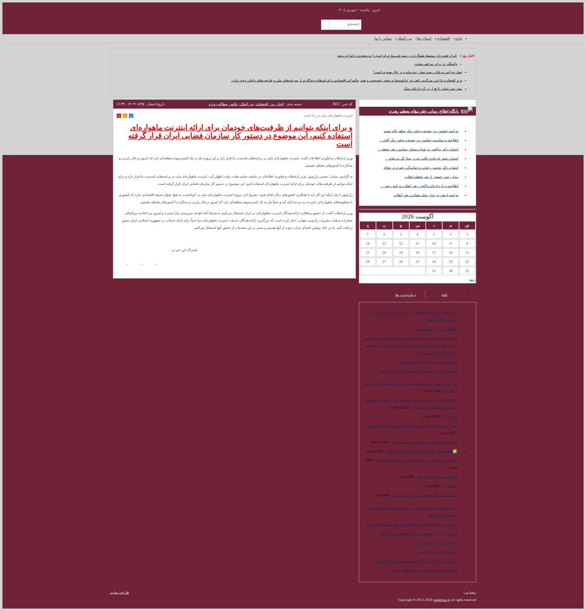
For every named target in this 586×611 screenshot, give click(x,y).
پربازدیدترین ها (406, 295)
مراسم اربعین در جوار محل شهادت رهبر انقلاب (426, 195)
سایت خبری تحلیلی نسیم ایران (439, 23)
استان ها (424, 38)
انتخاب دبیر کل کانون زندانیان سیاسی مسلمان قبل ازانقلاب (416, 460)
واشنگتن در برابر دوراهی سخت (435, 64)
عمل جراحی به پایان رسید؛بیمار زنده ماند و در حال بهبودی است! (417, 72)
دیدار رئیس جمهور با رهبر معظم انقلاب (431, 176)
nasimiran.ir (441, 600)
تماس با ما (383, 38)
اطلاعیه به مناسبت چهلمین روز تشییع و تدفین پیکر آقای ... (418, 140)
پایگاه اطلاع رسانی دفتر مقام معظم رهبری (424, 111)
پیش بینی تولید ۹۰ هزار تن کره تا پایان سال (432, 88)
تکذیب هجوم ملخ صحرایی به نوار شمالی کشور (424, 495)
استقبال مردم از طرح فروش (437, 477)
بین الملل (404, 38)
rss (325, 7)
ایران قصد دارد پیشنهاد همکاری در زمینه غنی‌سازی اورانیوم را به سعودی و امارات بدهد (397, 55)
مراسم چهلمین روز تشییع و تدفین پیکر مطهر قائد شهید (421, 131)
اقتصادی (443, 38)
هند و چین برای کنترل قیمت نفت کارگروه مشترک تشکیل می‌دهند (412, 425)
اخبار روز (277, 104)
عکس (233, 104)
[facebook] (122, 265)
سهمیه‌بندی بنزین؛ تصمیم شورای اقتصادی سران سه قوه (418, 533)
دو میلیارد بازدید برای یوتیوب (437, 552)
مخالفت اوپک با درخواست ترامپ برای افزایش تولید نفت (417, 371)
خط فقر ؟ (450, 486)
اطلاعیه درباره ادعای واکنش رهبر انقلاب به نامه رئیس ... (419, 186)
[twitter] (150, 265)
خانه (458, 38)
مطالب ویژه (218, 104)
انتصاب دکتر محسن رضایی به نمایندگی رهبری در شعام (421, 167)
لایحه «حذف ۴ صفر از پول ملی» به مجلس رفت (424, 442)
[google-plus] (136, 265)
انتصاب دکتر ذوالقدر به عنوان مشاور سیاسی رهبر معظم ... (418, 149)
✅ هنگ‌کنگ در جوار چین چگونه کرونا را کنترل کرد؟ (421, 451)
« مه (472, 279)
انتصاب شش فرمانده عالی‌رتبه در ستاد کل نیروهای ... (421, 158)
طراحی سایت (119, 592)
